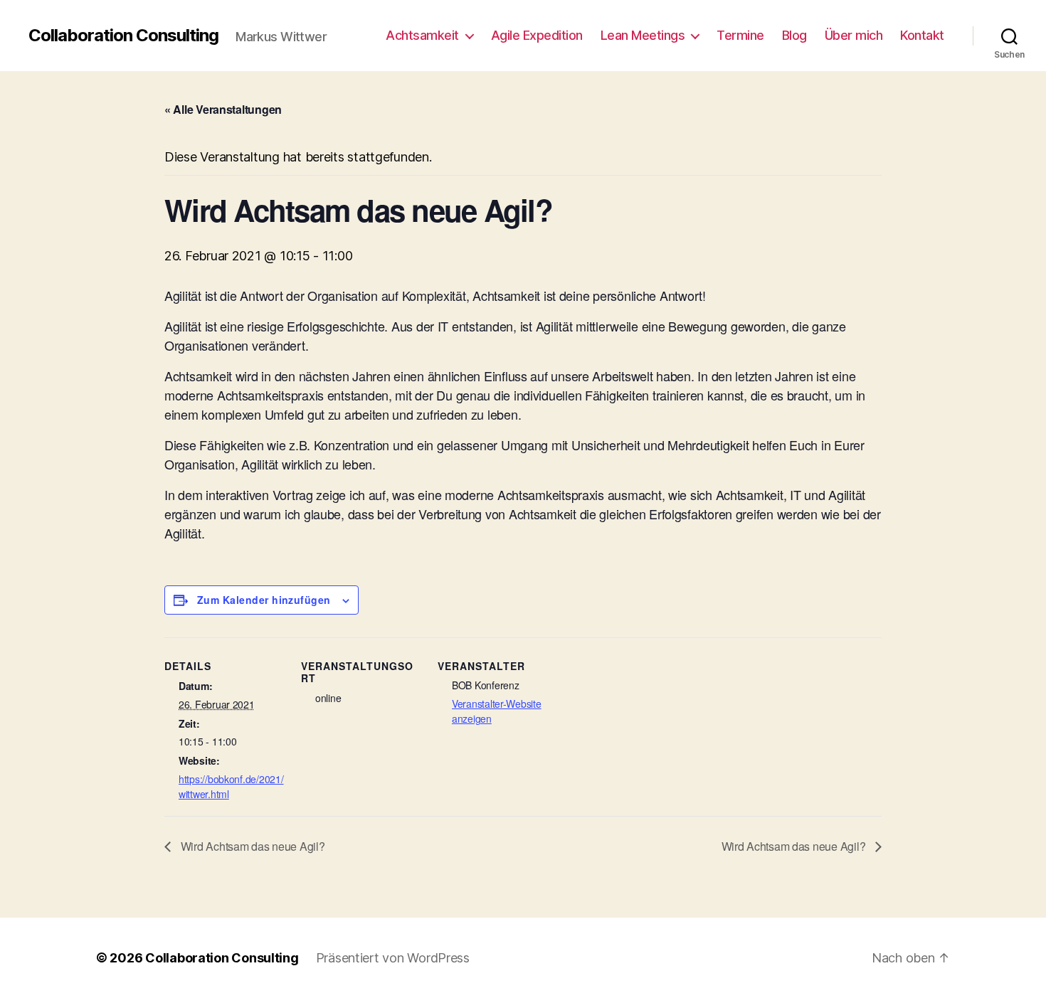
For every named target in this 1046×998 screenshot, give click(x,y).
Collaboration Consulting (123, 35)
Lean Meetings (643, 35)
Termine (740, 35)
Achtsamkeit (422, 35)
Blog (794, 35)
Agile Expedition (537, 35)
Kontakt (922, 35)
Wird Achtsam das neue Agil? (251, 846)
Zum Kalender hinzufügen (264, 600)
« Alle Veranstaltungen (223, 109)
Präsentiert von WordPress (393, 957)
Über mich (854, 35)
